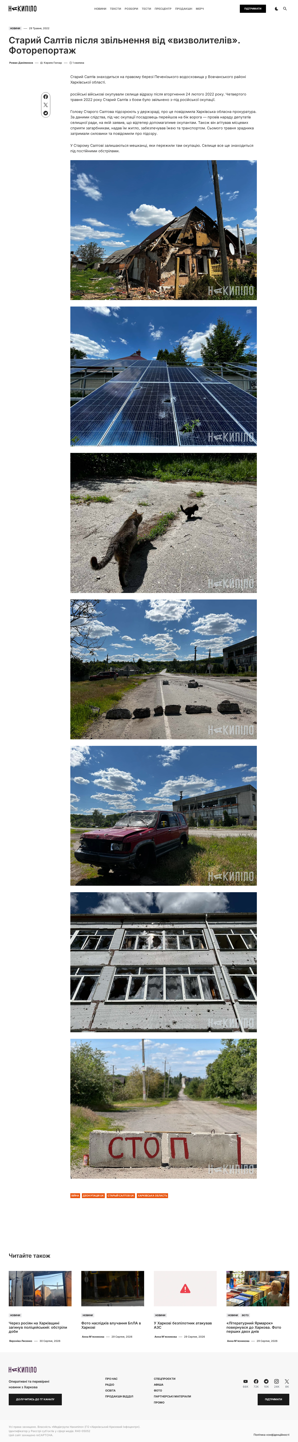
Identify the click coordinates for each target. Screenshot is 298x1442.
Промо (159, 1402)
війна (75, 1195)
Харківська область (152, 1195)
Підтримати (252, 8)
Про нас (111, 1378)
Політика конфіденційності (271, 1434)
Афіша (158, 1384)
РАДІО (109, 1384)
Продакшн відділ (119, 1396)
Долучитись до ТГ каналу (35, 1399)
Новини (15, 28)
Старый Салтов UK (121, 1195)
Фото (245, 1315)
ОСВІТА (110, 1390)
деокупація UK (93, 1195)
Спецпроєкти (164, 1378)
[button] (276, 9)
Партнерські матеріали (172, 1396)
